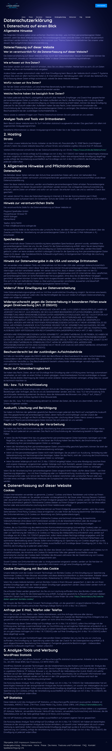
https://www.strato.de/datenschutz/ (89, 150)
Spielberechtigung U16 (14, 748)
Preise (43, 745)
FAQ (84, 745)
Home (36, 745)
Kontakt (91, 745)
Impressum (24, 742)
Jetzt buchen (101, 5)
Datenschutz (36, 742)
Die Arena (52, 745)
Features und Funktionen (69, 745)
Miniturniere (27, 745)
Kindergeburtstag (12, 745)
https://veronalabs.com (91, 704)
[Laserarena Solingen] (12, 5)
